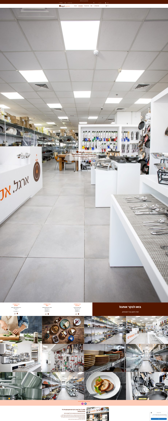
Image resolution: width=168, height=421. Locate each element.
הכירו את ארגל (86, 5)
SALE (91, 5)
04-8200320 (46, 310)
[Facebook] (85, 404)
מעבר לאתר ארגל (69, 2)
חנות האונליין (97, 5)
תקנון (65, 2)
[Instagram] (82, 404)
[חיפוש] (94, 3)
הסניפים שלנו (80, 5)
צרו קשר (75, 5)
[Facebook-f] (108, 3)
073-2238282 (16, 311)
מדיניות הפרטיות (154, 415)
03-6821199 (76, 310)
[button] (151, 412)
